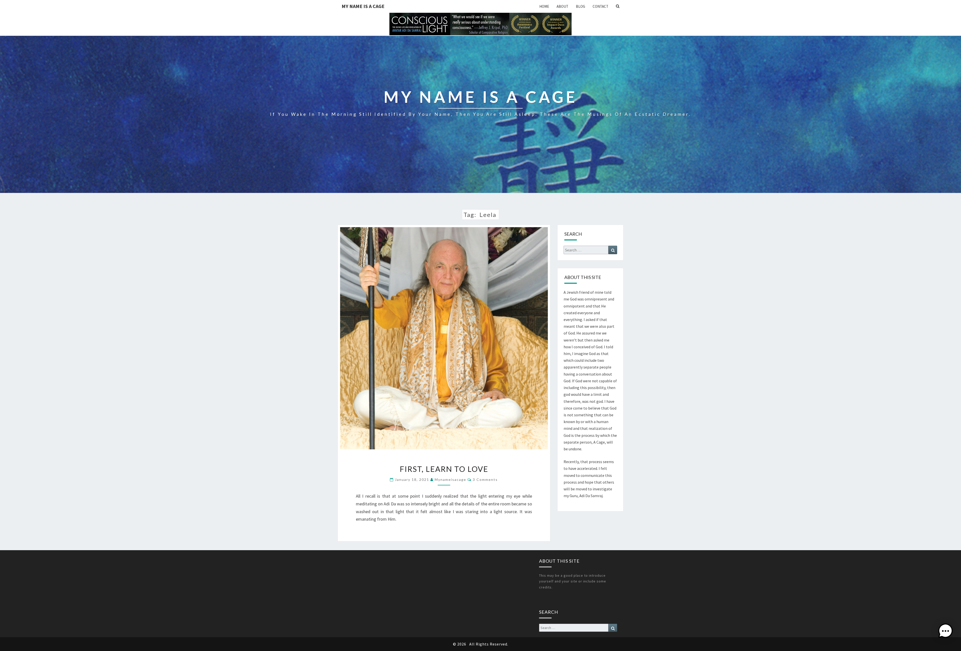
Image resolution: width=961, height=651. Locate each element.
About (562, 6)
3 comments (485, 479)
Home (544, 6)
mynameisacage (450, 479)
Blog (580, 6)
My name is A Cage (363, 6)
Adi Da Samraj (591, 495)
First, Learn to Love (444, 468)
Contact (600, 6)
